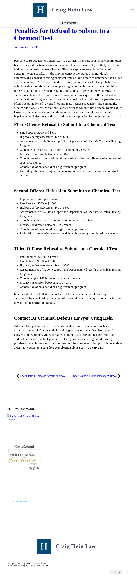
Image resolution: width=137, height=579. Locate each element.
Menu (117, 572)
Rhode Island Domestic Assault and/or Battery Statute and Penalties (44, 375)
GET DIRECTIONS (19, 501)
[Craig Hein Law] (64, 10)
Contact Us (70, 23)
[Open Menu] (132, 10)
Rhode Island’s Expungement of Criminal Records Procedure (97, 375)
